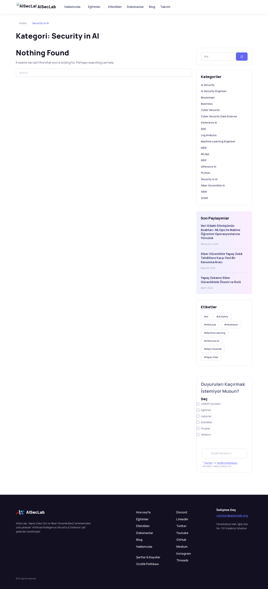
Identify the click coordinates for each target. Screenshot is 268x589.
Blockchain (208, 97)
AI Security (208, 85)
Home (22, 23)
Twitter (181, 526)
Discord (181, 512)
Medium (182, 547)
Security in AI (209, 179)
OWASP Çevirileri (211, 404)
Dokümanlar (135, 7)
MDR (204, 147)
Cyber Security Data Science (219, 116)
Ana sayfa (143, 512)
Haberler (206, 416)
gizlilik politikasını (227, 463)
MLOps (205, 154)
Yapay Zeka (212, 357)
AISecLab (47, 7)
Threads (182, 560)
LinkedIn (182, 519)
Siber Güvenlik (214, 349)
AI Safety (223, 316)
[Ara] (242, 56)
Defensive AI (209, 122)
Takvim (165, 7)
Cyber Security (210, 110)
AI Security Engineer (214, 91)
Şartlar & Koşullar (148, 557)
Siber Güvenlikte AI (213, 185)
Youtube (182, 533)
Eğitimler (94, 7)
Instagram (183, 554)
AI (207, 316)
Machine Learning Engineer (218, 141)
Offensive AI (208, 166)
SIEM (204, 191)
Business (207, 103)
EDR (203, 129)
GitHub (181, 540)
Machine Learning (215, 332)
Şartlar (208, 463)
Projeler (205, 428)
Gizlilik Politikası (147, 564)
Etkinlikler (115, 7)
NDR (203, 160)
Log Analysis (209, 135)
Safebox (206, 434)
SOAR (204, 198)
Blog (152, 7)
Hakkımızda (72, 7)
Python (205, 173)
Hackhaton (232, 324)
